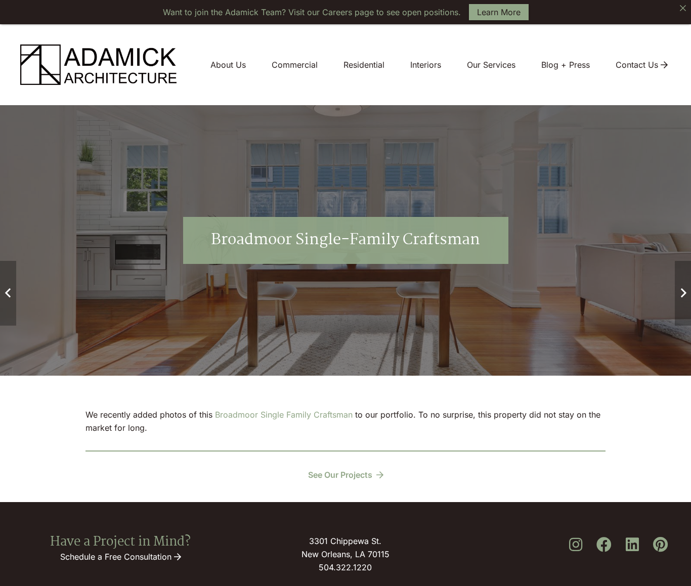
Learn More (499, 12)
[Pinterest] (661, 544)
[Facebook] (604, 544)
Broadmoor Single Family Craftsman (284, 415)
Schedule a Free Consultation (117, 557)
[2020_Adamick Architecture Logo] (98, 64)
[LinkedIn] (632, 544)
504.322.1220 (345, 567)
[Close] (683, 8)
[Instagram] (576, 544)
